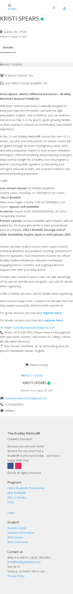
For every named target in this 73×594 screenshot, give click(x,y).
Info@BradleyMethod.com (24, 562)
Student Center (16, 528)
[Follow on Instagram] (18, 466)
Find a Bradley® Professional (25, 488)
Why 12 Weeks (16, 497)
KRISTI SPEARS (34, 382)
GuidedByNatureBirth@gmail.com (33, 327)
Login (10, 512)
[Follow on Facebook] (10, 466)
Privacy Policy (16, 576)
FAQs (10, 502)
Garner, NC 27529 (15, 32)
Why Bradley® (16, 493)
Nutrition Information (20, 532)
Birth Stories (15, 537)
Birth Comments (17, 542)
